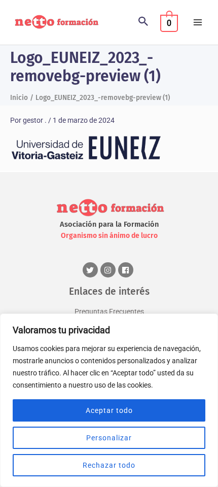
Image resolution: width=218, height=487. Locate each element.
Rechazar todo (109, 465)
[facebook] (127, 269)
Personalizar (109, 438)
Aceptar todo (109, 410)
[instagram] (109, 269)
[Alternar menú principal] (198, 22)
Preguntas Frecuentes (109, 311)
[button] (143, 22)
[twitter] (91, 269)
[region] (109, 400)
